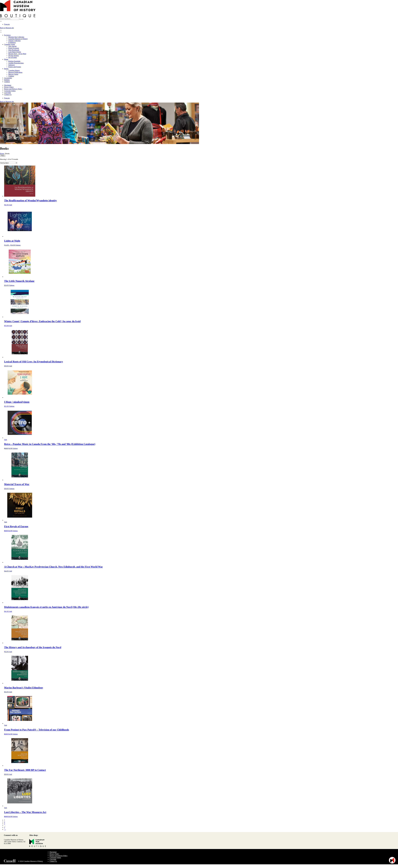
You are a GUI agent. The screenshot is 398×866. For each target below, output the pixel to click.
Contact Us (8, 94)
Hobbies (7, 80)
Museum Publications (15, 72)
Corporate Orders (10, 91)
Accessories (8, 78)
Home (6, 59)
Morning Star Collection (16, 37)
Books (6, 69)
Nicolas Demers (13, 55)
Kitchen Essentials (14, 61)
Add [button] (10, 205)
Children (11, 76)
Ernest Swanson (13, 48)
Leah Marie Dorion (14, 52)
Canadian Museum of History (18, 39)
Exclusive (7, 35)
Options (18, 245)
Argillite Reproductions (16, 63)
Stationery (11, 65)
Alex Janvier (12, 46)
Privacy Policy (9, 87)
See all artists (12, 57)
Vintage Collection (14, 41)
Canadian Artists (9, 44)
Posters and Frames (14, 67)
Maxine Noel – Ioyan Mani (17, 54)
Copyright (7, 93)
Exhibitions (12, 42)
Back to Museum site (7, 28)
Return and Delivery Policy (13, 89)
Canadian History (14, 70)
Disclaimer (7, 85)
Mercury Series (13, 74)
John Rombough (13, 50)
